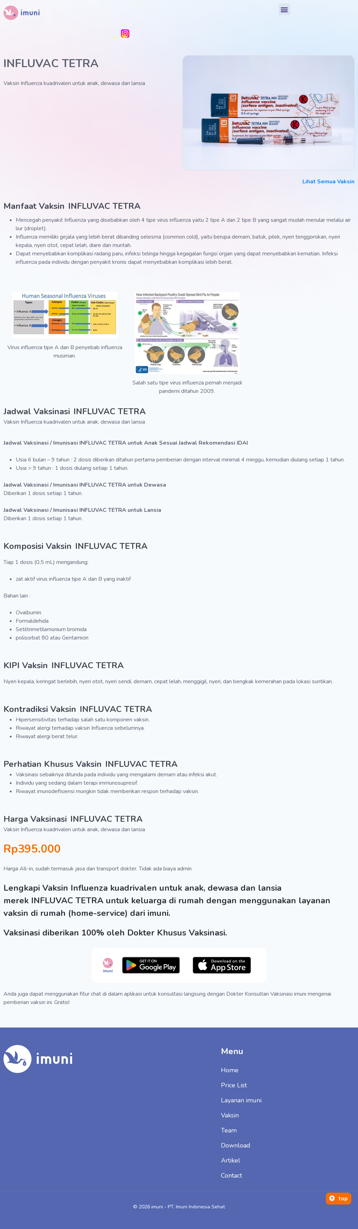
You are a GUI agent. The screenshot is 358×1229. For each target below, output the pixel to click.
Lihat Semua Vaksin (328, 181)
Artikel (230, 1160)
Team (229, 1130)
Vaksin (230, 1115)
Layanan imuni (241, 1100)
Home (229, 1070)
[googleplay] (151, 965)
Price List (234, 1085)
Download (235, 1145)
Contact (231, 1175)
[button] (284, 9)
